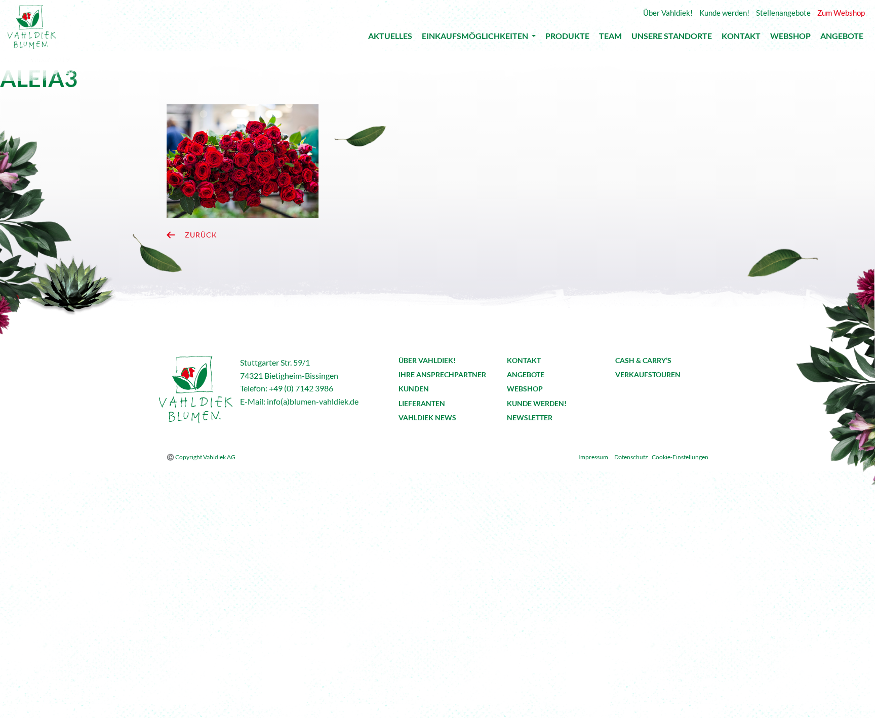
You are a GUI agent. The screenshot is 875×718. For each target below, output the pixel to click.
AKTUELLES (390, 38)
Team (610, 38)
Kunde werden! (537, 403)
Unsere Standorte (671, 38)
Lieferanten (422, 403)
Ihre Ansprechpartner (442, 374)
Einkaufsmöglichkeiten (476, 38)
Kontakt (741, 38)
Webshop (790, 38)
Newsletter (529, 417)
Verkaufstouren (648, 374)
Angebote (841, 38)
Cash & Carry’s (643, 360)
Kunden (414, 388)
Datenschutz (631, 457)
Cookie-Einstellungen (680, 457)
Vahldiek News (427, 417)
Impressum (593, 457)
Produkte (567, 38)
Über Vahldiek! (427, 360)
